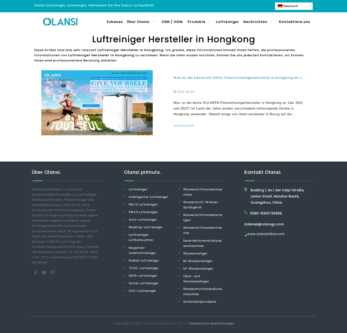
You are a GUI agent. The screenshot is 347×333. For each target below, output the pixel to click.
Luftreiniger (138, 189)
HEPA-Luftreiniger (143, 275)
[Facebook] (36, 272)
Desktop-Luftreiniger (146, 227)
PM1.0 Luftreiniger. (143, 204)
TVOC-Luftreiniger (144, 268)
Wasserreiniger (195, 253)
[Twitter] (44, 272)
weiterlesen (182, 125)
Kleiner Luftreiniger (144, 260)
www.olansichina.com (266, 234)
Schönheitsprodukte (199, 301)
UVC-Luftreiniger (142, 291)
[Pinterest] (52, 272)
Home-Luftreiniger (144, 283)
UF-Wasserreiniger (198, 268)
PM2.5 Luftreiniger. (144, 212)
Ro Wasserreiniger (197, 261)
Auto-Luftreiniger (143, 219)
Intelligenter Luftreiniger (148, 197)
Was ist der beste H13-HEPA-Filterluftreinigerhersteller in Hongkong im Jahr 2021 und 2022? (255, 77)
